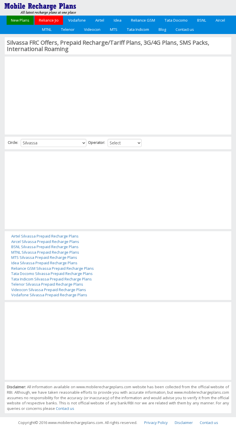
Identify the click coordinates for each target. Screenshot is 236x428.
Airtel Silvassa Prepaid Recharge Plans (45, 236)
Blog (162, 29)
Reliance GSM (143, 20)
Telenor (68, 29)
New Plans (20, 20)
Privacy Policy (156, 422)
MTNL (47, 29)
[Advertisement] (50, 95)
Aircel (220, 20)
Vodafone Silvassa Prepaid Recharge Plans (49, 294)
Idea (117, 20)
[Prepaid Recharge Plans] (40, 7)
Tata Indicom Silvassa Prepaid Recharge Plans (51, 279)
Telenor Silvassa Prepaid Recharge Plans (47, 284)
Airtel (99, 20)
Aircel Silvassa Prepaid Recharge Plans (45, 241)
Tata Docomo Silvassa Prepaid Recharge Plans (52, 273)
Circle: (13, 142)
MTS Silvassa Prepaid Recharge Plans (44, 257)
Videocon (92, 29)
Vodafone (77, 20)
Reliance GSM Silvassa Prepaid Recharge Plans (52, 268)
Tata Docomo (176, 20)
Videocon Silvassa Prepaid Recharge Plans (48, 289)
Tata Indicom (138, 29)
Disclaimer (184, 422)
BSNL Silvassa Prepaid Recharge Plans (45, 246)
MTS (113, 29)
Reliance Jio (49, 20)
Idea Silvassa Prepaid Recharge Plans (44, 262)
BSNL (201, 20)
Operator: (97, 142)
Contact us (185, 29)
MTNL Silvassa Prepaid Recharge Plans (45, 252)
